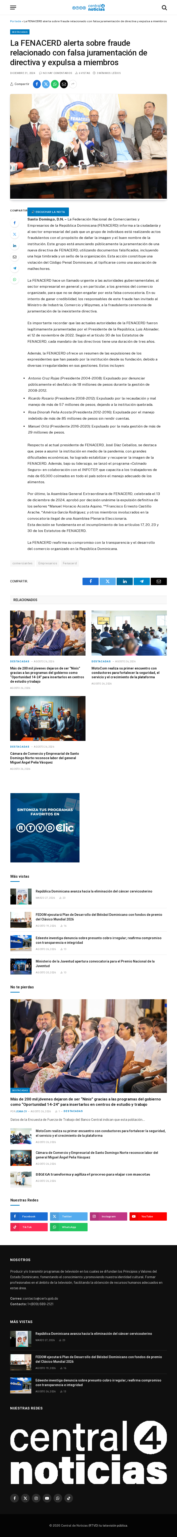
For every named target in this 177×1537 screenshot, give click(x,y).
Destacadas (20, 32)
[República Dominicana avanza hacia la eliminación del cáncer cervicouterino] (21, 896)
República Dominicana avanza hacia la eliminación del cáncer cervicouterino (94, 891)
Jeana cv (21, 1111)
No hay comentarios (57, 73)
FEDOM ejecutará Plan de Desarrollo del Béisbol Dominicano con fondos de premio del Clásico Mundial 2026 (99, 917)
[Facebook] (14, 222)
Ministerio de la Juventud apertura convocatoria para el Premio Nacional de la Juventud (95, 963)
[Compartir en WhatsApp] (55, 84)
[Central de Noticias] (88, 7)
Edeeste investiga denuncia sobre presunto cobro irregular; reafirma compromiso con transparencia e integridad (99, 940)
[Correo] (14, 256)
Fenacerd (70, 563)
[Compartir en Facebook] (37, 84)
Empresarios (47, 563)
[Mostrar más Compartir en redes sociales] (73, 84)
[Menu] (13, 7)
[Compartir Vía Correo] (64, 84)
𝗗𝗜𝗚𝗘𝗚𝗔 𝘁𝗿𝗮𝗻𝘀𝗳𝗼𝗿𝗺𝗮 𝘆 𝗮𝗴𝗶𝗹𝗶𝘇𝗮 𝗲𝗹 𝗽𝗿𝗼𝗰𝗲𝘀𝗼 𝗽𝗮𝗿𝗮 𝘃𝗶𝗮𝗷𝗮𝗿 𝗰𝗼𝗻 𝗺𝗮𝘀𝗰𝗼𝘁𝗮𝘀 (93, 1174)
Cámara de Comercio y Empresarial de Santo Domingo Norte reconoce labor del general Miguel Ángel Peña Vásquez (44, 758)
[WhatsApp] (14, 279)
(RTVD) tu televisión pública (107, 1525)
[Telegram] (14, 268)
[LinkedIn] (14, 245)
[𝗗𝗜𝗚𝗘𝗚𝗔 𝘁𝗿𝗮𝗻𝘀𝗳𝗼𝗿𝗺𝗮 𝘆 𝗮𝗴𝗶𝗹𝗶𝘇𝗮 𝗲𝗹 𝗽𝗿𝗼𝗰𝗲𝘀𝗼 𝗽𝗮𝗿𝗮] (21, 1180)
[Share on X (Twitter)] (46, 84)
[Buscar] (164, 7)
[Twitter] (14, 234)
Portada (15, 21)
